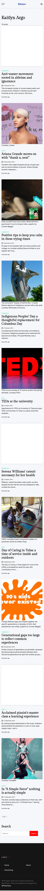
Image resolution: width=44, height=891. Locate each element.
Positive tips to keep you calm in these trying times (22, 237)
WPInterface (6, 886)
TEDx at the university (17, 401)
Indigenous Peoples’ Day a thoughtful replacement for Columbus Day (20, 320)
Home (6, 865)
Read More (5, 97)
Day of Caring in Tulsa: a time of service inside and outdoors (19, 554)
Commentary (5, 70)
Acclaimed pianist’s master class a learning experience (20, 714)
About (28, 865)
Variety (4, 150)
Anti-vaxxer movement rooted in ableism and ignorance (17, 77)
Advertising (8, 870)
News (3, 398)
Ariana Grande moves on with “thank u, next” (19, 155)
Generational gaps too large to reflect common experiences (21, 638)
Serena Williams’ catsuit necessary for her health (19, 473)
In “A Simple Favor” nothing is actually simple (21, 791)
